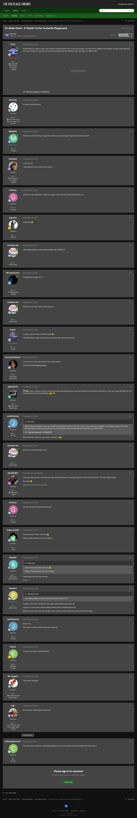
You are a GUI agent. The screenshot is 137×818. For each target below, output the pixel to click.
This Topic (124, 10)
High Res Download (32, 92)
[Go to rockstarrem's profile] (13, 252)
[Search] (132, 10)
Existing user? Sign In (125, 4)
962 (14, 575)
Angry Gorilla (13, 530)
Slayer (13, 330)
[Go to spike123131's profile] (13, 393)
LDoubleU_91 (14, 178)
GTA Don (13, 190)
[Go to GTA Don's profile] (13, 197)
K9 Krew (13, 100)
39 (14, 235)
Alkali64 (13, 557)
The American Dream (39, 365)
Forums (14, 16)
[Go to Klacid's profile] (13, 653)
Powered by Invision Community (68, 815)
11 (14, 693)
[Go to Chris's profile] (7, 35)
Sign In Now (68, 782)
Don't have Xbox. (14, 119)
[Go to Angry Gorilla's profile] (13, 537)
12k (14, 62)
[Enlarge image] (32, 222)
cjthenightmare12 (13, 741)
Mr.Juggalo (13, 676)
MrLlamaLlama (13, 273)
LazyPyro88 (14, 64)
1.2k (14, 723)
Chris (14, 34)
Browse (15, 10)
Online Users (39, 16)
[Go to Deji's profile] (13, 712)
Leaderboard (50, 16)
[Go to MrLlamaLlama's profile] (13, 279)
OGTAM (14, 376)
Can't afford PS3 (14, 121)
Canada (13, 668)
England (13, 69)
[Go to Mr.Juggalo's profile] (13, 683)
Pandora (13, 588)
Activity (24, 10)
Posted (30, 44)
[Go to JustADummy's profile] (13, 423)
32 (14, 664)
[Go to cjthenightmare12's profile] (13, 748)
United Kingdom (13, 579)
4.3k (13, 207)
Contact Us (74, 811)
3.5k (13, 547)
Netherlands (13, 608)
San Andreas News (29, 36)
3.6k (13, 117)
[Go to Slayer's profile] (13, 336)
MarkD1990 (13, 473)
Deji (13, 706)
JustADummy (13, 416)
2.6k (13, 149)
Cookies (82, 811)
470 (14, 490)
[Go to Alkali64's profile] (13, 564)
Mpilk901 (13, 131)
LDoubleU (13, 159)
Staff (29, 16)
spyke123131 (14, 406)
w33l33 (14, 180)
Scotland (13, 151)
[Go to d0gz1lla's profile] (13, 224)
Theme (54, 811)
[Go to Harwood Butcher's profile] (13, 364)
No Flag (13, 435)
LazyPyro (14, 65)
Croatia (13, 349)
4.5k (13, 263)
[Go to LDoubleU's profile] (13, 165)
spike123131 (13, 387)
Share (114, 35)
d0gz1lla (13, 218)
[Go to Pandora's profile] (13, 595)
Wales (13, 494)
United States (13, 264)
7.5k (14, 606)
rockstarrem (12, 245)
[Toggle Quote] (26, 421)
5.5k (13, 290)
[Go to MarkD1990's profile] (13, 480)
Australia (13, 123)
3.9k (13, 374)
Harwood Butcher (13, 357)
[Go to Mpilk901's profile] (13, 138)
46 (14, 404)
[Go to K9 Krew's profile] (13, 106)
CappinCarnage (14, 695)
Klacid (13, 647)
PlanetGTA (45, 92)
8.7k (13, 433)
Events (22, 16)
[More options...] (131, 44)
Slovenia (13, 237)
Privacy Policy (64, 811)
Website (7, 10)
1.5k (14, 176)
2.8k (13, 347)
